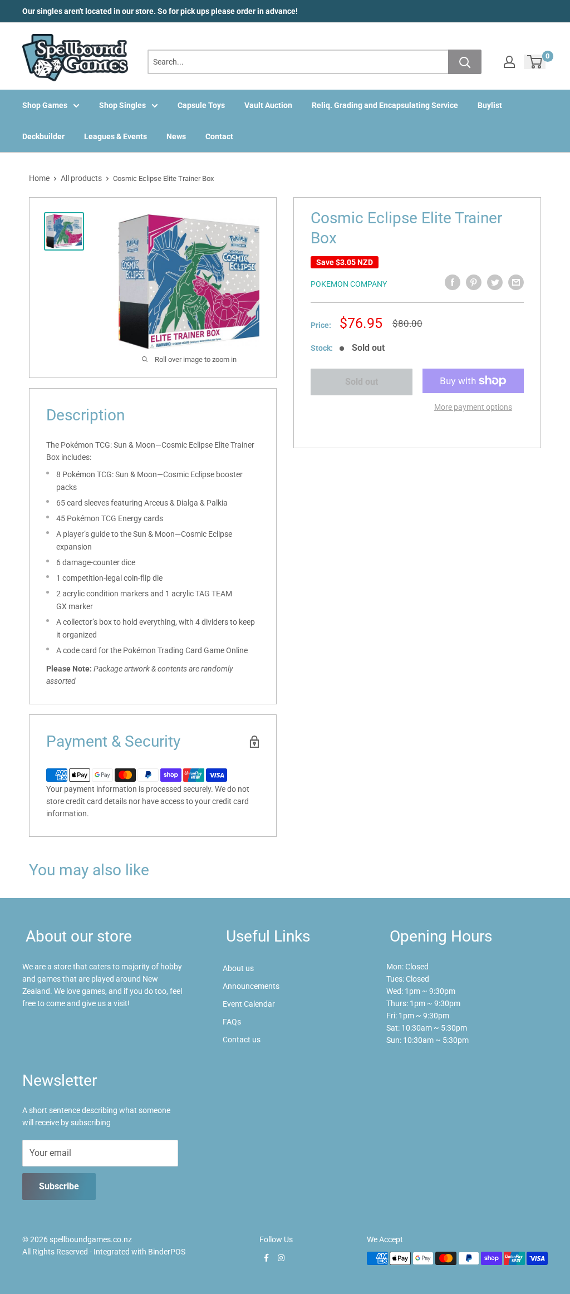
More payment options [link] (473, 407)
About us (238, 968)
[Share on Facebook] (452, 282)
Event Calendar (249, 1003)
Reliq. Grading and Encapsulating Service (385, 105)
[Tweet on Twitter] (495, 282)
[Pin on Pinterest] (473, 282)
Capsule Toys (201, 105)
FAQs (232, 1021)
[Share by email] (516, 282)
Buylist (490, 105)
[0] (535, 62)
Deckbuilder (43, 136)
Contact (219, 136)
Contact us (242, 1039)
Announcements (251, 986)
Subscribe (59, 1186)
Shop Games (44, 105)
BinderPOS (166, 1251)
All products (81, 178)
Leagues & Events (115, 136)
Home (39, 178)
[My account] (509, 62)
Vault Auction (268, 105)
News (176, 136)
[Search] (464, 62)
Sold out (361, 381)
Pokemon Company (349, 284)
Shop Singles (122, 105)
